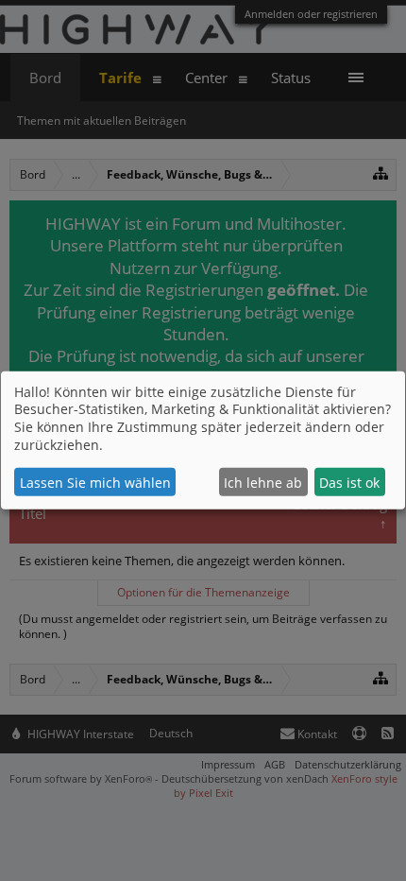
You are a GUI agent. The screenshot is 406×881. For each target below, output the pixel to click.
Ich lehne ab (263, 483)
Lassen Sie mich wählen (95, 483)
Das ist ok (349, 483)
